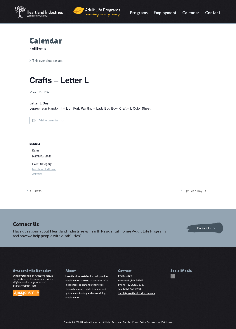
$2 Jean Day (194, 191)
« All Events (38, 48)
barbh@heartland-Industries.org (136, 293)
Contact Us (204, 228)
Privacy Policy (139, 322)
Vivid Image (167, 322)
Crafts (37, 191)
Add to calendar (49, 120)
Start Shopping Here (25, 285)
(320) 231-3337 (136, 284)
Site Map (127, 322)
